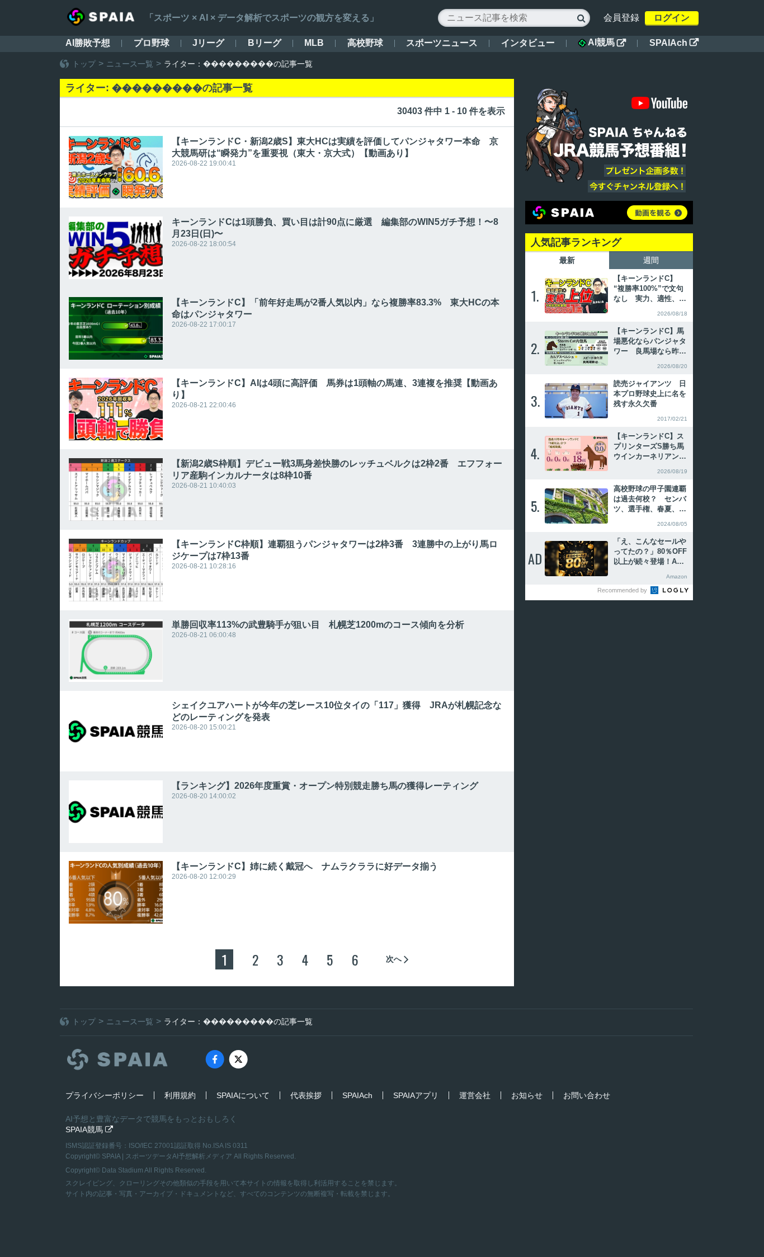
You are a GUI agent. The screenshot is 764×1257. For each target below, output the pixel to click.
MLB (314, 43)
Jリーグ (208, 43)
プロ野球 (151, 43)
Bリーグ (264, 43)
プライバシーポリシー (104, 1095)
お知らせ (527, 1095)
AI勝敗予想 (87, 43)
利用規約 (180, 1095)
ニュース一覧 (129, 63)
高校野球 (365, 43)
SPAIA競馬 (89, 1129)
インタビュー (528, 43)
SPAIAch (674, 43)
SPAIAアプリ (415, 1095)
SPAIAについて (243, 1095)
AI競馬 (607, 42)
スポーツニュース (442, 43)
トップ (84, 63)
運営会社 (475, 1095)
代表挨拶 (306, 1095)
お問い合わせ (586, 1095)
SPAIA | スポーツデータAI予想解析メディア (168, 1156)
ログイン (672, 17)
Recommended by (623, 590)
